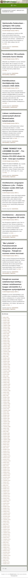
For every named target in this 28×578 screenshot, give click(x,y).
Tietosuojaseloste (14, 575)
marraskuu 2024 (6, 351)
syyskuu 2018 (6, 464)
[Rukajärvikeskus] (14, 3)
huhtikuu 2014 (6, 547)
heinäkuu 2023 (6, 377)
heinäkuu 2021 (6, 415)
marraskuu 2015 (6, 519)
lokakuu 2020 (6, 428)
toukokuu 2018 (6, 470)
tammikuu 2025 (6, 348)
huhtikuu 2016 (6, 511)
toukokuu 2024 (6, 361)
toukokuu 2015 (6, 529)
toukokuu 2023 (6, 381)
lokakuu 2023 (6, 372)
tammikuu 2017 (6, 496)
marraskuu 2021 (6, 410)
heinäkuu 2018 (6, 467)
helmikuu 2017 (6, 495)
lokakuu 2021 (6, 412)
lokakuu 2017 (6, 482)
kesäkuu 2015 (6, 527)
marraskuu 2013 (6, 555)
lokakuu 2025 (6, 333)
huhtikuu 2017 (6, 492)
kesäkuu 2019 (6, 451)
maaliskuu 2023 (6, 384)
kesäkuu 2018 (6, 469)
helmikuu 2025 (6, 346)
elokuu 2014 (6, 542)
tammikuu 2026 (6, 328)
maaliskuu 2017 (6, 493)
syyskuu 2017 (6, 483)
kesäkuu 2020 (6, 434)
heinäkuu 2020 (6, 433)
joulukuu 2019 (6, 443)
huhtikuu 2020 (6, 438)
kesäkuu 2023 (6, 379)
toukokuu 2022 (6, 400)
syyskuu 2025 (6, 335)
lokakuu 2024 (6, 353)
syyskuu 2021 (6, 413)
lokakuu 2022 (6, 392)
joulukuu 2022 (6, 389)
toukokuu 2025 (6, 341)
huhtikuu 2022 (6, 402)
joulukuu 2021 (6, 408)
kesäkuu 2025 (6, 340)
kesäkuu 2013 (6, 563)
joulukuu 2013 (6, 554)
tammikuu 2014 (6, 552)
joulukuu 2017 (6, 479)
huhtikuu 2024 (6, 363)
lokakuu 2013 (6, 557)
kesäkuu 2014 (6, 544)
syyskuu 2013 (6, 558)
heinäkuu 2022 (6, 397)
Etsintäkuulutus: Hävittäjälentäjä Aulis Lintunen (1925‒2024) (10, 83)
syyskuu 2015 (6, 523)
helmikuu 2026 (6, 327)
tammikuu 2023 (6, 387)
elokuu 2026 (6, 317)
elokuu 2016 (6, 505)
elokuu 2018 (6, 465)
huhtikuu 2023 (6, 382)
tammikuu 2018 (6, 477)
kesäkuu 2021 (6, 416)
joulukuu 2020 (6, 425)
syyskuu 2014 (6, 541)
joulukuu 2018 (6, 459)
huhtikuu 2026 (6, 324)
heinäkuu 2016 (6, 506)
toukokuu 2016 (6, 510)
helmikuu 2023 (6, 385)
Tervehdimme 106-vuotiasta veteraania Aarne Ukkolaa (13, 55)
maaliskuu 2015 (6, 532)
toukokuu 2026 (6, 322)
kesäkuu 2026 (6, 320)
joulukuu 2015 (6, 518)
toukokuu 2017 (6, 490)
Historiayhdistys (6, 48)
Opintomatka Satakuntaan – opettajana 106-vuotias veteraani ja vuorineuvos (13, 25)
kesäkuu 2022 (6, 399)
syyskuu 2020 (6, 430)
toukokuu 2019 (6, 452)
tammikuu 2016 (6, 516)
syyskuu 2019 (6, 446)
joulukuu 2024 (6, 350)
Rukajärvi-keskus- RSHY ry (13, 30)
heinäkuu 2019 (6, 449)
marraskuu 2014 (6, 539)
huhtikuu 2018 (6, 472)
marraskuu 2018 (6, 461)
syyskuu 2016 (6, 503)
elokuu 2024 (6, 356)
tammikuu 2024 (6, 368)
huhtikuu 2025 (6, 343)
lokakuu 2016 (6, 501)
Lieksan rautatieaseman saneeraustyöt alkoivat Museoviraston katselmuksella (11, 117)
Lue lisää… (5, 44)
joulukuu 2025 (6, 330)
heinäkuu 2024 (6, 358)
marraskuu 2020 (6, 426)
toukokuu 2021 (6, 418)
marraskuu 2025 (6, 332)
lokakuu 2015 (6, 521)
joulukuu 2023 (6, 369)
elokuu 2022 (6, 395)
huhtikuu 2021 (6, 420)
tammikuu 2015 (6, 536)
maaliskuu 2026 (6, 325)
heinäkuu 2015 (6, 526)
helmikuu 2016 (6, 514)
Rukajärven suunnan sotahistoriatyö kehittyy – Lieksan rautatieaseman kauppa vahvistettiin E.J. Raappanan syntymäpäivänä (13, 284)
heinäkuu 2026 (6, 319)
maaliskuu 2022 (6, 403)
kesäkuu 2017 (6, 488)
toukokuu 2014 (6, 545)
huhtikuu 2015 (6, 531)
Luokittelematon (13, 107)
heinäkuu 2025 (6, 338)
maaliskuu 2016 (6, 513)
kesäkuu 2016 (6, 508)
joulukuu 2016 (6, 498)
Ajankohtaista (15, 46)
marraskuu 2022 (6, 390)
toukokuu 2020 (6, 436)
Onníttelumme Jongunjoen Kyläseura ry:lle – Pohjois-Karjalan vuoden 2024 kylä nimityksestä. (13, 186)
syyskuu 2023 (6, 374)
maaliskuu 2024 (6, 364)
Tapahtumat (12, 74)
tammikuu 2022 (6, 407)
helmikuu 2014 (6, 550)
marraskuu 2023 (6, 371)
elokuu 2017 (6, 485)
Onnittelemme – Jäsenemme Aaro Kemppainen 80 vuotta (13, 216)
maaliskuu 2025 (6, 345)
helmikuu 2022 (6, 405)
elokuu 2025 (6, 337)
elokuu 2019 (6, 447)
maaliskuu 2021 (6, 421)
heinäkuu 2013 (6, 562)
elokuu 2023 (6, 376)
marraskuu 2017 (6, 480)
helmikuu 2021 (6, 423)
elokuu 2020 (6, 431)
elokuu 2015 (6, 524)
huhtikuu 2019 (6, 454)
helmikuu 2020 (6, 441)
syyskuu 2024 (6, 355)
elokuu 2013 (6, 560)
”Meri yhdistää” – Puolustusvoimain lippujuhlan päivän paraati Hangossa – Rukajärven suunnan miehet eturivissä (12, 248)
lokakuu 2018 (6, 462)
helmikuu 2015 (6, 534)
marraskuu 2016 (6, 500)
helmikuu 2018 (6, 475)
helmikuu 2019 (6, 457)
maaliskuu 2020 (6, 439)
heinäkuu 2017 (6, 487)
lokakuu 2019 (6, 444)
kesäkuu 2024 (6, 359)
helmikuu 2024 (6, 366)
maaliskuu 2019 (6, 456)
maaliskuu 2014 (6, 549)
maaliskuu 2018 (6, 474)
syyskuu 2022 (6, 394)
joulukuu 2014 (6, 537)
